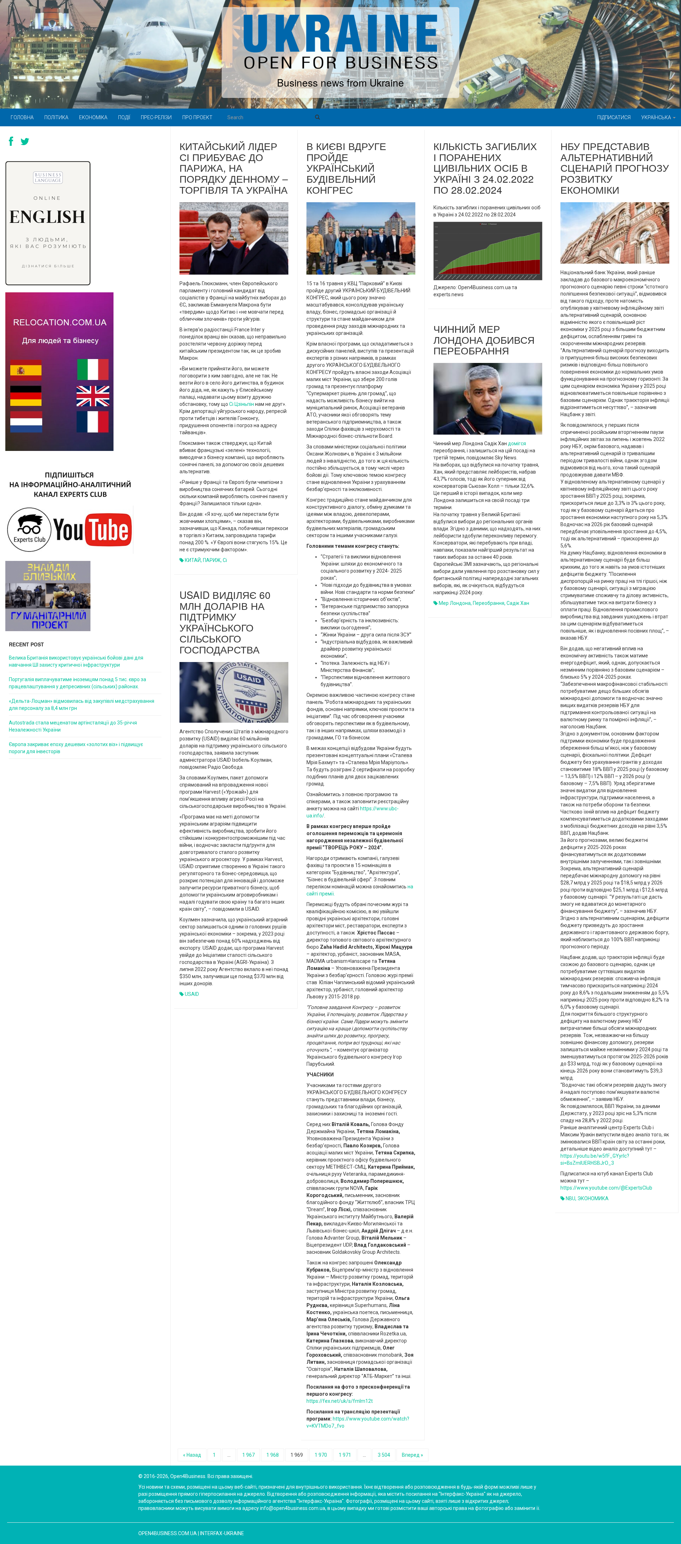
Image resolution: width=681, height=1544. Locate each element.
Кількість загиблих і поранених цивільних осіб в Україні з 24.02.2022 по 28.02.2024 (485, 168)
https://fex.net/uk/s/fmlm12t (339, 1401)
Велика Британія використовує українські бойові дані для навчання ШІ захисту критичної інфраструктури (76, 661)
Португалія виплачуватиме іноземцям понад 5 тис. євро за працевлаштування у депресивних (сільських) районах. (77, 683)
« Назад (192, 1455)
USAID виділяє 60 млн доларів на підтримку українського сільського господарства (225, 622)
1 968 (272, 1455)
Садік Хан (517, 603)
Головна (22, 117)
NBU (570, 1198)
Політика (56, 117)
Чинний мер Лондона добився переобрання (484, 339)
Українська (656, 117)
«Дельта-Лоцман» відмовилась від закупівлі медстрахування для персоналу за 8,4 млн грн (81, 704)
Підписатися (614, 117)
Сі (225, 560)
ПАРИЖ (212, 560)
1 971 (345, 1455)
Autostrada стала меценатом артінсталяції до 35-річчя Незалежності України (73, 726)
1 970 (321, 1455)
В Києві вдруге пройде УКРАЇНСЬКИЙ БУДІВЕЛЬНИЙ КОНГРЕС (346, 168)
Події (124, 117)
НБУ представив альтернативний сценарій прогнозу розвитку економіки (614, 168)
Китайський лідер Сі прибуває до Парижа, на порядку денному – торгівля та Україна (233, 168)
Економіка (93, 117)
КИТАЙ (193, 560)
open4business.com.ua (167, 1533)
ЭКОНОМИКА (593, 1198)
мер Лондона (455, 603)
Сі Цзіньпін (241, 404)
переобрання (488, 603)
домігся (517, 443)
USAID (192, 994)
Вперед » (412, 1455)
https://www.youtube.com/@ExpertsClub (606, 1188)
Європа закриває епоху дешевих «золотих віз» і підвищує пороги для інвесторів (76, 747)
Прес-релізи (156, 117)
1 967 (248, 1455)
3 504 (384, 1455)
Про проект (197, 117)
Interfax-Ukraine (222, 1533)
